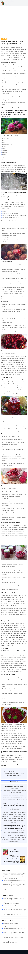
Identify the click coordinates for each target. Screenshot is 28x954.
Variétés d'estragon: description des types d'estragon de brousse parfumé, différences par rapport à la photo (14, 899)
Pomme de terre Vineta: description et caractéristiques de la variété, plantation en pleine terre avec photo (14, 933)
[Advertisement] (14, 21)
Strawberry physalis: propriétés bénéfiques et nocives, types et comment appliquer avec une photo (14, 914)
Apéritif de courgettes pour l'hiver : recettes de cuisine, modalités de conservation (14, 804)
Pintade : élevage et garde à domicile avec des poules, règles (14, 888)
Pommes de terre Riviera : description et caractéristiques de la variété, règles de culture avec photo (13, 925)
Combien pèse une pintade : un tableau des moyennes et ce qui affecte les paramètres (14, 881)
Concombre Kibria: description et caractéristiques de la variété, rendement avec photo (14, 929)
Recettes (4, 38)
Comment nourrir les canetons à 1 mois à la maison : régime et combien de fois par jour (14, 877)
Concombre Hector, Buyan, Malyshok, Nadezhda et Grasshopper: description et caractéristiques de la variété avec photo (13, 937)
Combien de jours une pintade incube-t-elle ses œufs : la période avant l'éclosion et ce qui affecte (14, 885)
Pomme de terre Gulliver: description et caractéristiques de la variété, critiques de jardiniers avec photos (11, 860)
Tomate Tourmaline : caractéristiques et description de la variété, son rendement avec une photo (16, 853)
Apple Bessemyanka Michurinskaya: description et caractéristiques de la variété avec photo (13, 902)
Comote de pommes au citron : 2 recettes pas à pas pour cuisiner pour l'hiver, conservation (14, 786)
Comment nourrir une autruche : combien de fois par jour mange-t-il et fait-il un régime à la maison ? (14, 874)
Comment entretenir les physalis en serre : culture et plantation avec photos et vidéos (13, 906)
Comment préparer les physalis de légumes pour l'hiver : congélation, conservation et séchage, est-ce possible (14, 910)
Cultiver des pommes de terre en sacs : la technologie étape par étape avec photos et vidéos (14, 942)
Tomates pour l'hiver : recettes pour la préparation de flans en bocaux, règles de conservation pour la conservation (14, 826)
